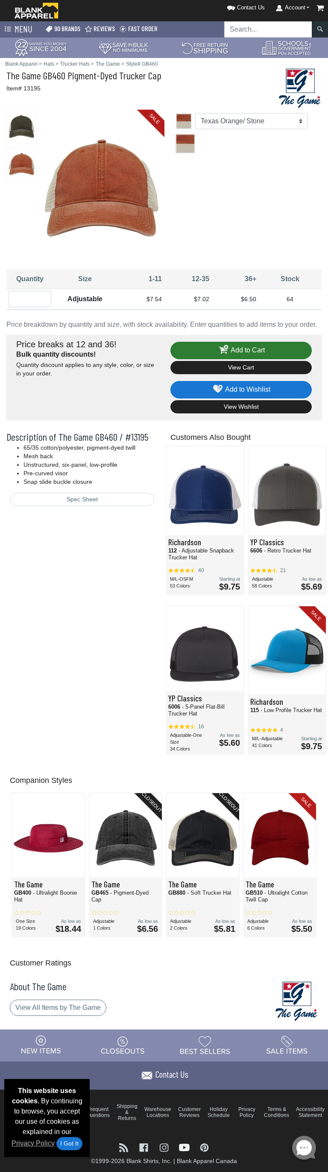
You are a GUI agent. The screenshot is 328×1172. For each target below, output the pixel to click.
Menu (22, 28)
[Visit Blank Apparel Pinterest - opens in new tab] (204, 1146)
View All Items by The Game (58, 1007)
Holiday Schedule (219, 1112)
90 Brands (66, 28)
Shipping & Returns (127, 1112)
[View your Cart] (320, 8)
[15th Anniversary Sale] (41, 47)
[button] (235, 6)
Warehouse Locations (157, 1112)
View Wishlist (241, 406)
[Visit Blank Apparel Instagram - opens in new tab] (165, 1146)
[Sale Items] (287, 1044)
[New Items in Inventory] (41, 1044)
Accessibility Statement (310, 1112)
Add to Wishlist (247, 389)
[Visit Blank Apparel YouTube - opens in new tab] (185, 1146)
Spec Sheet (82, 499)
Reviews (103, 28)
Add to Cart (247, 350)
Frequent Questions (98, 1112)
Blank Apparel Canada (207, 1160)
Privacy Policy (33, 1143)
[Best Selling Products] (205, 1044)
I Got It (69, 1143)
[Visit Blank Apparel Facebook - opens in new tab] (145, 1146)
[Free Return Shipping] (205, 47)
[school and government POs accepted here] (287, 47)
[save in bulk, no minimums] (123, 47)
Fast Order (142, 28)
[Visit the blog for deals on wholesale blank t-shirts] (124, 1146)
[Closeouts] (123, 1044)
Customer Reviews (189, 1112)
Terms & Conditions (276, 1112)
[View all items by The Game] (300, 87)
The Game (23, 75)
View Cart (241, 367)
